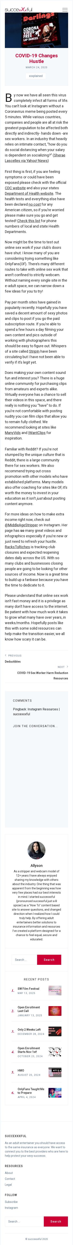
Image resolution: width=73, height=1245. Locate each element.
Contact (10, 1178)
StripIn (34, 351)
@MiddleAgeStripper (21, 525)
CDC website (15, 188)
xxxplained (36, 76)
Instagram (11, 1207)
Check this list (28, 221)
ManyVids (13, 433)
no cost (35, 204)
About (9, 1173)
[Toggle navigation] (64, 10)
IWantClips (37, 433)
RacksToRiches (17, 547)
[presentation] (36, 850)
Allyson (37, 865)
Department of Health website (29, 193)
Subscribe (11, 1202)
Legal (8, 1184)
